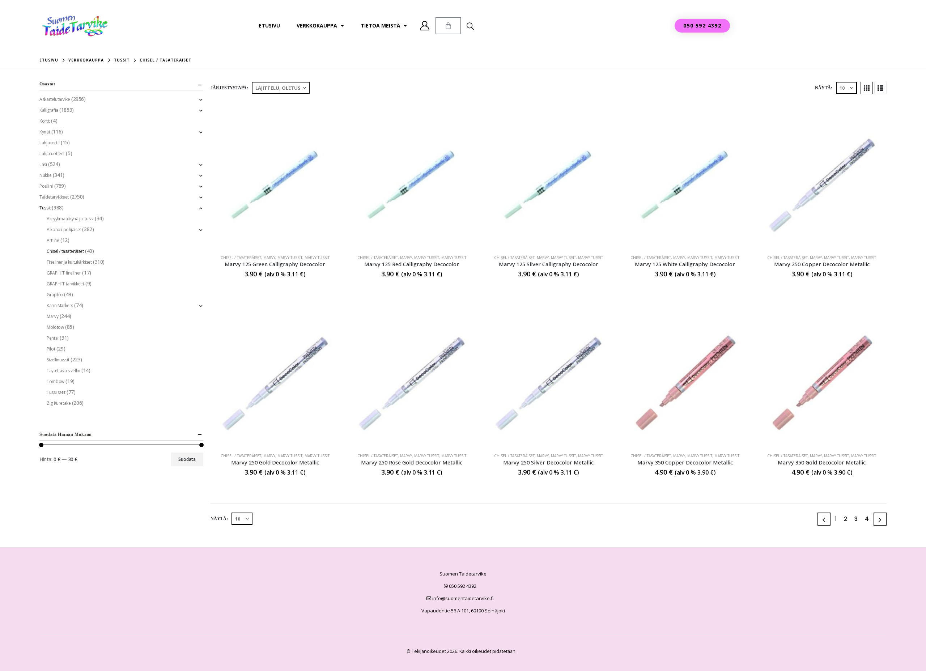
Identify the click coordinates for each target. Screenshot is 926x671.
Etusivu (269, 25)
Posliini (46, 186)
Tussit (44, 208)
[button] (470, 26)
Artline (53, 240)
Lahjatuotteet (52, 153)
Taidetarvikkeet (54, 197)
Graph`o (55, 295)
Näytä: (823, 87)
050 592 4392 (462, 586)
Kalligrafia (48, 110)
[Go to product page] (275, 184)
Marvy (269, 257)
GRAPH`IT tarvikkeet (65, 284)
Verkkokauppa (317, 25)
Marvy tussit (289, 257)
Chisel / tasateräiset (241, 257)
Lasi (43, 164)
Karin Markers (60, 305)
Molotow (55, 327)
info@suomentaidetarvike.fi (462, 598)
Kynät (44, 132)
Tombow (55, 381)
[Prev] (824, 519)
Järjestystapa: (229, 87)
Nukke (45, 175)
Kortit (44, 121)
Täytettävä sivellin (63, 371)
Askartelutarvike (54, 99)
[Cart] (448, 25)
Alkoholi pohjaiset (64, 229)
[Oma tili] (424, 25)
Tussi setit (56, 392)
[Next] (880, 519)
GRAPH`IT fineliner (64, 273)
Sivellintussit (58, 360)
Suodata (187, 459)
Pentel (52, 338)
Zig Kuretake (59, 403)
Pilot (51, 349)
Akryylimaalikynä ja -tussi (70, 219)
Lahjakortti (49, 143)
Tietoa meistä (380, 25)
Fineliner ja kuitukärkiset (69, 262)
